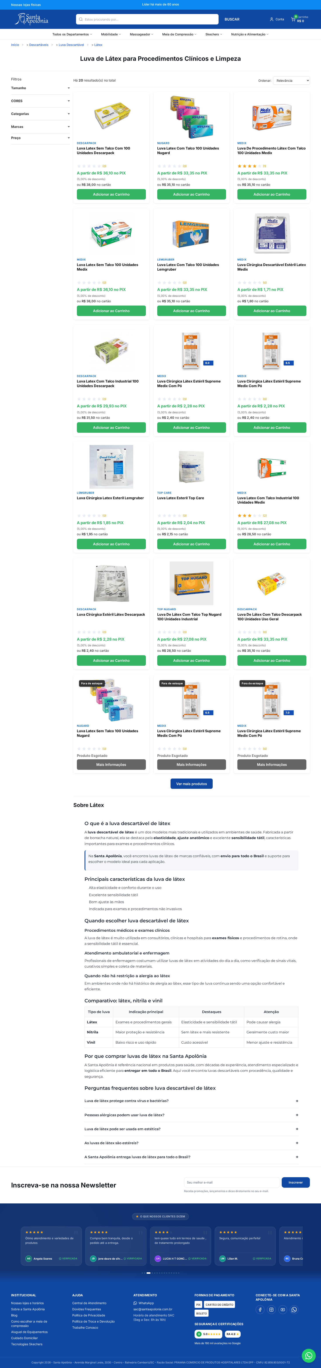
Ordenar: (264, 80)
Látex (98, 45)
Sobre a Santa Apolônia (28, 1309)
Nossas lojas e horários (27, 1303)
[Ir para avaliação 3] (148, 1273)
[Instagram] (271, 1309)
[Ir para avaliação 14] (176, 1273)
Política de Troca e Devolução (93, 1321)
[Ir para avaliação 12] (171, 1273)
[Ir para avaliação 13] (173, 1273)
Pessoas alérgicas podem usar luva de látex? (124, 1115)
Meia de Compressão (177, 34)
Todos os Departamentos (70, 34)
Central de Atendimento (89, 1303)
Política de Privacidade (88, 1315)
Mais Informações (111, 764)
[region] (160, 1246)
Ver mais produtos (191, 784)
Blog (14, 1315)
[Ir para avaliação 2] (144, 1273)
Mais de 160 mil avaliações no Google (218, 1343)
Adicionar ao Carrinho (111, 194)
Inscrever (296, 1182)
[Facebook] (260, 1309)
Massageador (140, 34)
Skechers (212, 34)
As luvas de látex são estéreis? (111, 1143)
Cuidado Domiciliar (24, 1338)
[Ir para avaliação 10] (166, 1273)
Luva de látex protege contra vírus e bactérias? (127, 1101)
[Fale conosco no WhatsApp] (309, 1356)
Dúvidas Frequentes (86, 1309)
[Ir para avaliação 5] (154, 1273)
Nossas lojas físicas (26, 5)
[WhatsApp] (294, 1309)
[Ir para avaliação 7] (159, 1273)
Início (15, 45)
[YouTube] (282, 1309)
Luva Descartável (71, 45)
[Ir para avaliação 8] (161, 1273)
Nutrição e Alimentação (248, 34)
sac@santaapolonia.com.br (152, 1309)
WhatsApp (146, 1303)
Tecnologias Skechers (26, 1344)
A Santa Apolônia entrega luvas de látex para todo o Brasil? (137, 1157)
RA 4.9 (231, 1334)
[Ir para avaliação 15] (178, 1273)
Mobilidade (109, 34)
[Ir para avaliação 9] (164, 1273)
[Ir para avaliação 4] (152, 1273)
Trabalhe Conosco (85, 1327)
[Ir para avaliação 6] (157, 1273)
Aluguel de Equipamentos (29, 1332)
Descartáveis (38, 45)
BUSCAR (232, 19)
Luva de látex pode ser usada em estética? (122, 1129)
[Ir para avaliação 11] (169, 1273)
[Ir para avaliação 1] (142, 1273)
